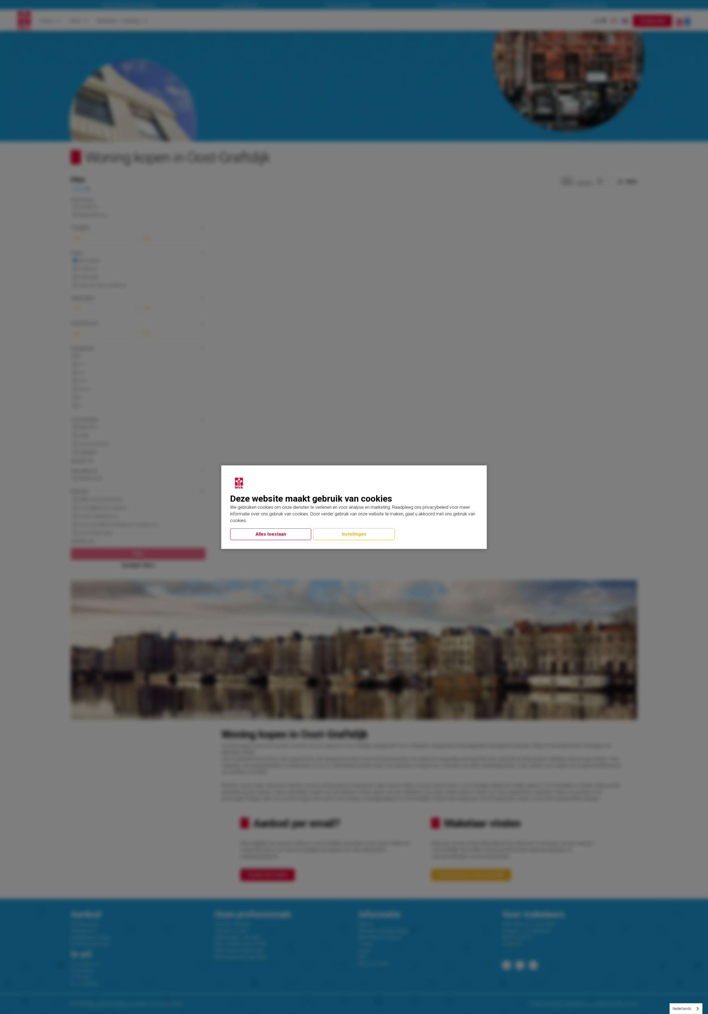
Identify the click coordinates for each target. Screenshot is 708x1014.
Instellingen (354, 534)
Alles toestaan (271, 534)
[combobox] (686, 1008)
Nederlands (682, 1009)
